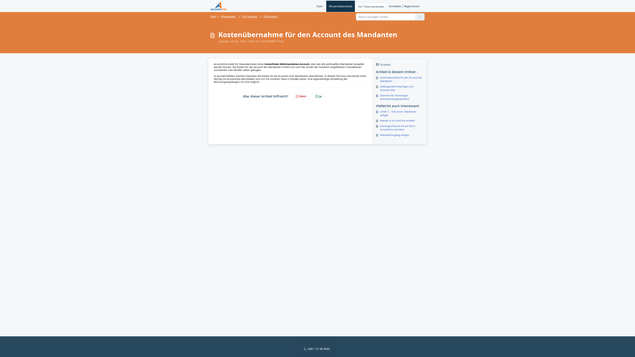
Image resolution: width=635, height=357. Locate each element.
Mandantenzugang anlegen (394, 135)
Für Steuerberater (253, 16)
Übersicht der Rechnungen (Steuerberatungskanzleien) (394, 97)
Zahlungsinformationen (278, 16)
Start (320, 6)
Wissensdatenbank (341, 6)
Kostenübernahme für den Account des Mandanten (401, 79)
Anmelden (395, 6)
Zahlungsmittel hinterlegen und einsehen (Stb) (396, 88)
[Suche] (420, 16)
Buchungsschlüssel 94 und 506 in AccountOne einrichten (397, 127)
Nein (302, 96)
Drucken (385, 64)
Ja (320, 96)
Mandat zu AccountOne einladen (397, 120)
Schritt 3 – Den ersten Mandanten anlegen (398, 113)
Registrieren (411, 6)
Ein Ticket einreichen (371, 6)
